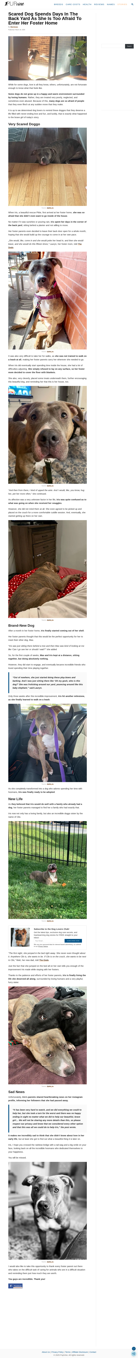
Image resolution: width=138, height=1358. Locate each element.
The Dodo (44, 960)
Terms (67, 1352)
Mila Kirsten (14, 27)
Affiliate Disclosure (80, 1352)
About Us (46, 1352)
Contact (92, 1352)
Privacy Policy (57, 1352)
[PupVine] (24, 4)
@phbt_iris (50, 208)
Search (129, 46)
